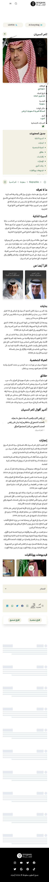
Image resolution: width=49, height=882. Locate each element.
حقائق (41, 152)
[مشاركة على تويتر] (17, 605)
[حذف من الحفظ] (5, 182)
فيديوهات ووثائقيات (37, 170)
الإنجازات (41, 161)
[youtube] (21, 863)
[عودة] (5, 34)
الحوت (42, 118)
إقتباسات (40, 156)
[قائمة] (10, 3)
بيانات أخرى (40, 165)
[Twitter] (15, 869)
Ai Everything (34, 25)
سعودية (42, 103)
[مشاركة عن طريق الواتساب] (12, 605)
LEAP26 (11, 25)
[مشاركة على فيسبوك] (22, 605)
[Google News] (21, 869)
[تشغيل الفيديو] (31, 568)
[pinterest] (27, 869)
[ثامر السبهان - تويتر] (43, 126)
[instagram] (15, 863)
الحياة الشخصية (38, 147)
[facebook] (34, 863)
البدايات (41, 143)
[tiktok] (34, 869)
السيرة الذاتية (39, 138)
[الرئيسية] (45, 182)
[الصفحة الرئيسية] (38, 3)
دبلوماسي (41, 88)
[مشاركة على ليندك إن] (7, 605)
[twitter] (27, 863)
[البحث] (16, 3)
